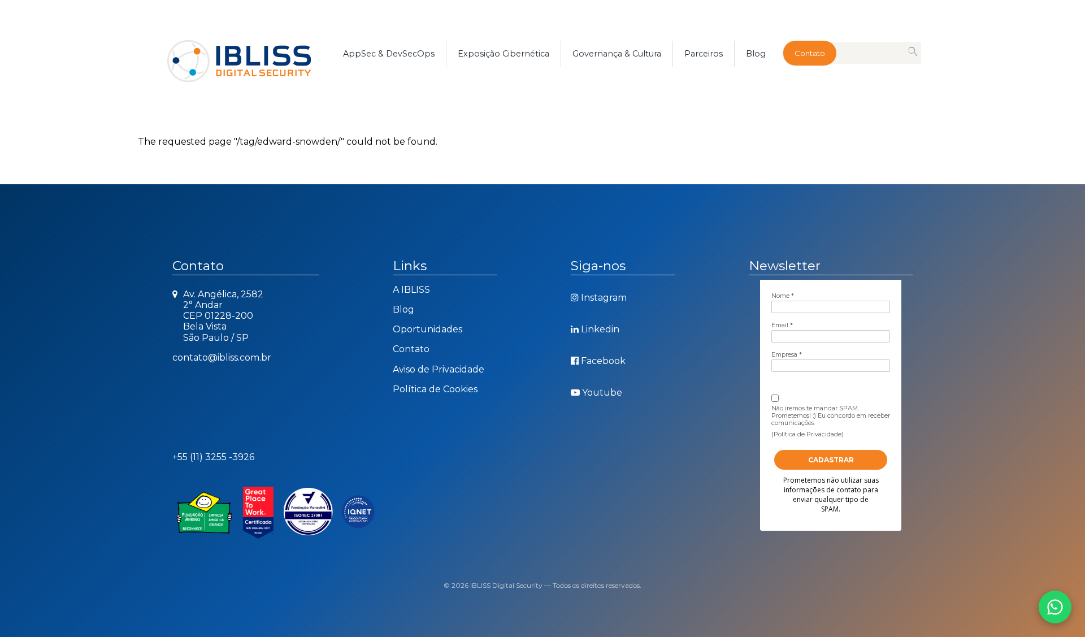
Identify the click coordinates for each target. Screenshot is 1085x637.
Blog (756, 54)
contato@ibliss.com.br (221, 357)
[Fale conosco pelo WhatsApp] (1055, 607)
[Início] (252, 53)
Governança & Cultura (616, 54)
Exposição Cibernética (503, 54)
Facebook (603, 361)
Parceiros (703, 54)
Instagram (604, 297)
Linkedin (600, 329)
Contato (810, 53)
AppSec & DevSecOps (389, 54)
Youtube (602, 392)
